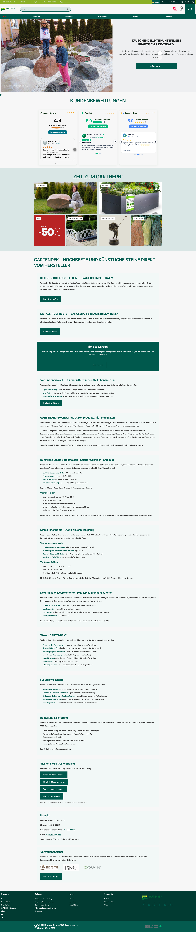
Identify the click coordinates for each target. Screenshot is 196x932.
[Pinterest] (165, 904)
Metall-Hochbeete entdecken (54, 782)
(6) (104, 122)
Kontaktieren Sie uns (51, 403)
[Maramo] (49, 867)
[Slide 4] (99, 153)
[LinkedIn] (170, 904)
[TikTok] (160, 904)
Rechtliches (38, 894)
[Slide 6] (142, 154)
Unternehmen (5, 894)
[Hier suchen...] (68, 9)
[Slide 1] (134, 154)
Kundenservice (108, 894)
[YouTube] (154, 904)
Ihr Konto (72, 894)
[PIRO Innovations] (71, 867)
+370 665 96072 (69, 830)
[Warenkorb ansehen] (190, 9)
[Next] (115, 141)
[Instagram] (149, 904)
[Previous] (81, 141)
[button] (160, 58)
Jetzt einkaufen (98, 365)
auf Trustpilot (100, 137)
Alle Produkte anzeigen (51, 796)
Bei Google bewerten (138, 126)
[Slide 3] (96, 153)
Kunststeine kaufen (50, 299)
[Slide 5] (100, 153)
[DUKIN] (92, 867)
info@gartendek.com (53, 834)
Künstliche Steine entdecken (53, 775)
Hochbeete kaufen (50, 331)
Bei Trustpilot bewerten (98, 126)
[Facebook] (144, 904)
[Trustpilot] (160, 926)
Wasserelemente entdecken (53, 789)
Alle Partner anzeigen (51, 876)
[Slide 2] (95, 153)
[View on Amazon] (45, 143)
